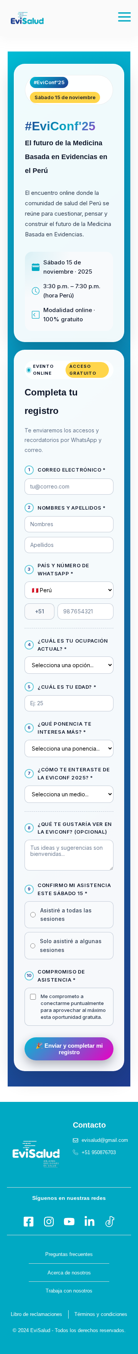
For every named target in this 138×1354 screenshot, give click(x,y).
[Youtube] (69, 1221)
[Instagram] (48, 1221)
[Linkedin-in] (89, 1221)
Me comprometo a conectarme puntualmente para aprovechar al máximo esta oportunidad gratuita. (73, 1006)
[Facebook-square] (28, 1221)
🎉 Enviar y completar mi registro (69, 1048)
